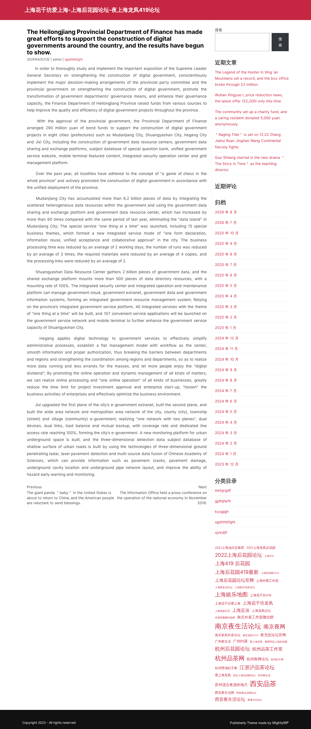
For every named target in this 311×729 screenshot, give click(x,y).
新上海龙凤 (256, 641)
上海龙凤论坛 (261, 611)
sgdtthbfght (74, 59)
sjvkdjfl (221, 532)
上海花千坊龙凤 (258, 603)
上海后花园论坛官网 (234, 580)
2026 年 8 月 (226, 212)
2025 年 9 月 (226, 243)
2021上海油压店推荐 (229, 547)
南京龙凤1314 (250, 635)
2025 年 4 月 (226, 296)
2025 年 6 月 (226, 275)
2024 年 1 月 (225, 453)
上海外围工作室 (267, 580)
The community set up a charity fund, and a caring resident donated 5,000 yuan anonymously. (251, 117)
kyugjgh (222, 511)
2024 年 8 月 (226, 380)
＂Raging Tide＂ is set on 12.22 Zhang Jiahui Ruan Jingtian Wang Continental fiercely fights (248, 140)
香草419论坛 (254, 700)
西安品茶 (263, 684)
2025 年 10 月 (227, 233)
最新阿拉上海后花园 (276, 641)
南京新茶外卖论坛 (227, 635)
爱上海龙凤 (223, 675)
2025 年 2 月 (226, 317)
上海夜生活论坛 (223, 587)
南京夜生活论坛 (238, 626)
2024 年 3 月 (226, 432)
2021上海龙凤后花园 (260, 547)
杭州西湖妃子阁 (226, 668)
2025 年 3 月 (226, 306)
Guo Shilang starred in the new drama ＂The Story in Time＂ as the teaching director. (250, 163)
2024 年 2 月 (226, 443)
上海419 (269, 555)
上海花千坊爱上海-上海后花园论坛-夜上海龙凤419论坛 (92, 10)
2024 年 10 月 (227, 359)
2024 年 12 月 (227, 338)
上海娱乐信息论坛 (245, 587)
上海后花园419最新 (237, 572)
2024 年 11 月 (226, 348)
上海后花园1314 (270, 573)
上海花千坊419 (260, 595)
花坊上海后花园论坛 (244, 675)
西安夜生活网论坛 (246, 692)
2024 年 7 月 (226, 390)
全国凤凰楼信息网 (225, 617)
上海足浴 (241, 610)
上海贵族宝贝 (222, 611)
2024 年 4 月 (226, 422)
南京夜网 (274, 626)
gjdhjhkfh (223, 501)
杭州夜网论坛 (258, 659)
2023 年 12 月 (227, 464)
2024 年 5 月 (226, 411)
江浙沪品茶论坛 (257, 667)
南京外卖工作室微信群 (255, 617)
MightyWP (280, 723)
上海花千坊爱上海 (227, 603)
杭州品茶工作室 (267, 649)
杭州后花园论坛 (232, 649)
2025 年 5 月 (226, 285)
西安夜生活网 (224, 692)
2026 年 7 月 (226, 222)
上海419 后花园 (232, 563)
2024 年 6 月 (226, 401)
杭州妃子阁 (277, 659)
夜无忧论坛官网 (273, 635)
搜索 (218, 30)
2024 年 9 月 (226, 369)
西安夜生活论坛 (230, 699)
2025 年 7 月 (226, 264)
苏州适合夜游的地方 (231, 684)
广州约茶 (240, 641)
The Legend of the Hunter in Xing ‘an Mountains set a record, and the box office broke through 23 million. (252, 78)
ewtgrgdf (223, 490)
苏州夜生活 (264, 675)
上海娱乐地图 (231, 594)
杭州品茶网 (230, 658)
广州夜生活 (223, 641)
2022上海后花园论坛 (238, 555)
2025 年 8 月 (226, 254)
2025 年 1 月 (225, 327)
